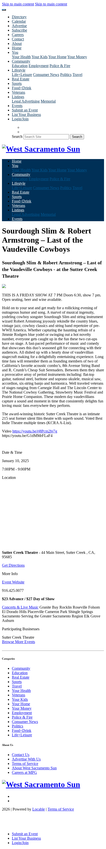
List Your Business (26, 114)
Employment (39, 66)
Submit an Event (25, 110)
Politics (65, 74)
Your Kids (40, 57)
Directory (19, 17)
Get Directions (13, 565)
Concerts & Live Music (20, 607)
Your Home (57, 57)
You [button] (15, 52)
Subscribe (19, 30)
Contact (18, 39)
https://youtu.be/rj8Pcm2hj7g (34, 431)
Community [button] (21, 61)
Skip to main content (18, 4)
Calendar (19, 21)
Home (16, 48)
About (17, 43)
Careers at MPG (24, 772)
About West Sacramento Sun (34, 768)
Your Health (21, 57)
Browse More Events (18, 642)
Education (20, 66)
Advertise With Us (26, 759)
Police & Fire (60, 66)
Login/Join (20, 119)
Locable (38, 809)
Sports (17, 83)
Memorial (48, 101)
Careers (18, 35)
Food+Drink (21, 88)
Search (17, 136)
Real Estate (20, 79)
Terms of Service (25, 763)
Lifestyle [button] (18, 70)
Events (17, 106)
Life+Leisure (22, 74)
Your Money (77, 57)
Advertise (19, 26)
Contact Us (20, 755)
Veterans (18, 92)
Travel (77, 74)
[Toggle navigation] (4, 10)
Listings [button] (18, 97)
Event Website (13, 582)
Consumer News (46, 74)
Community (21, 668)
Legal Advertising (26, 101)
